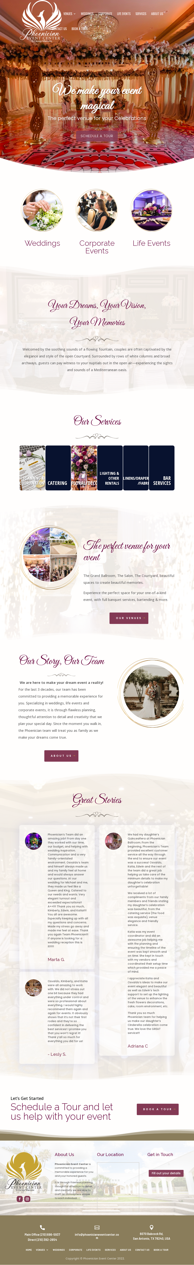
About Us (157, 14)
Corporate (105, 14)
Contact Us (59, 29)
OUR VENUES (129, 618)
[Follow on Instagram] (27, 1199)
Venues (67, 14)
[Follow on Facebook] (20, 1199)
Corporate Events (97, 247)
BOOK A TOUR (157, 1109)
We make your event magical (97, 98)
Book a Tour (80, 29)
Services (140, 14)
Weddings (87, 14)
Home (55, 14)
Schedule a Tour (97, 136)
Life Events (124, 14)
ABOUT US (61, 756)
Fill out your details (166, 1173)
